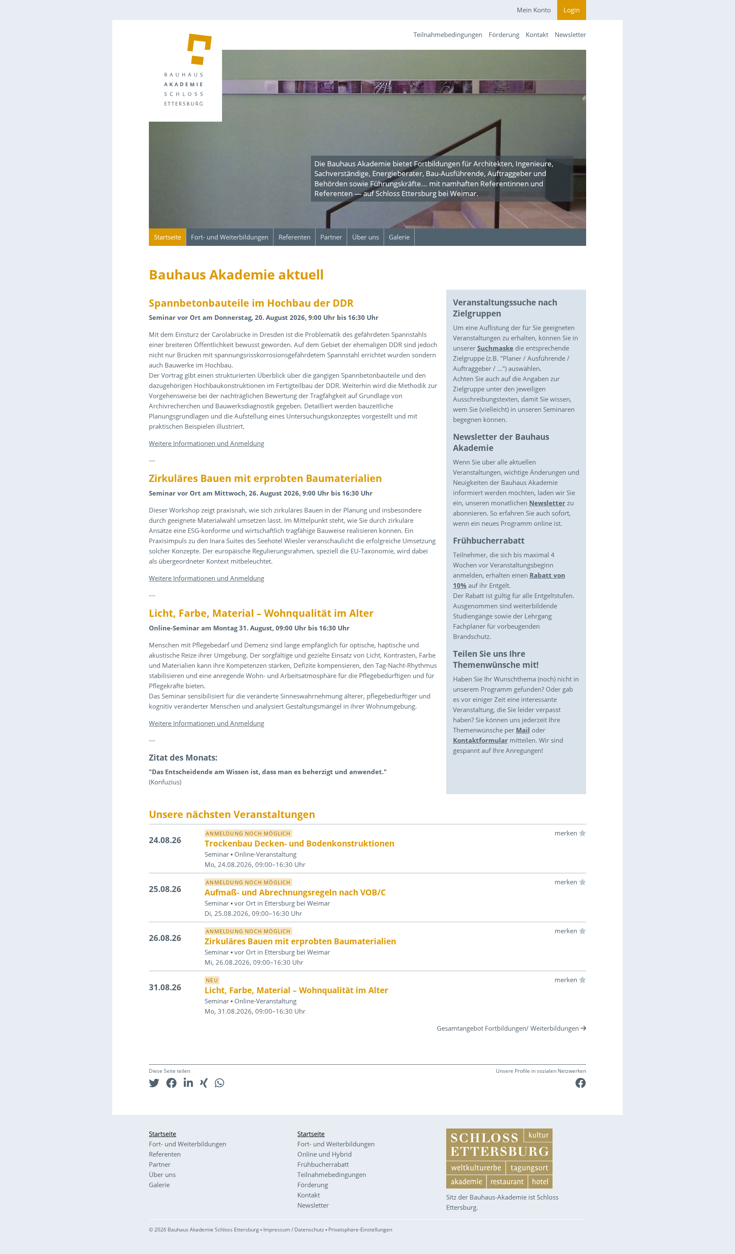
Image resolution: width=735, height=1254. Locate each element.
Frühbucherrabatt (323, 1164)
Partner (331, 237)
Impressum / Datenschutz (293, 1229)
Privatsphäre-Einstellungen (360, 1229)
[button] (154, 1083)
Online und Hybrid (324, 1154)
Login (572, 10)
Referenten (295, 237)
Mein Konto (534, 10)
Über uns (365, 237)
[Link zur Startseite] (185, 71)
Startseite (167, 237)
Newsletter (570, 34)
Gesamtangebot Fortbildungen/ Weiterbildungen (508, 1028)
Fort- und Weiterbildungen (229, 237)
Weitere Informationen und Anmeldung (206, 443)
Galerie (399, 237)
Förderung (504, 34)
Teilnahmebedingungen (447, 34)
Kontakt (537, 34)
